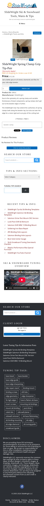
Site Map (31, 502)
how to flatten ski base (29, 400)
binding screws (11, 392)
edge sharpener (28, 396)
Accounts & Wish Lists (18, 502)
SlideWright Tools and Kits (14, 34)
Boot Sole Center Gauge (17, 239)
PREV (13, 59)
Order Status (34, 500)
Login (22, 334)
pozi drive (27, 408)
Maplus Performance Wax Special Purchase (18, 249)
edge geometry (11, 396)
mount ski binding (13, 408)
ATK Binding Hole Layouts (17, 232)
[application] (22, 280)
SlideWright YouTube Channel (19, 253)
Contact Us (16, 500)
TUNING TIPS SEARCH (12, 186)
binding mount (28, 388)
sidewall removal (12, 416)
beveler (6, 125)
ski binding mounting (14, 420)
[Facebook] (22, 486)
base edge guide (12, 380)
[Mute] (34, 288)
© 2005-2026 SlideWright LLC (22, 494)
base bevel (10, 376)
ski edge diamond (12, 424)
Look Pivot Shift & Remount (18, 222)
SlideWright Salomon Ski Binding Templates (18, 214)
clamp (11, 125)
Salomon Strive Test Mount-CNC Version (23, 218)
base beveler (23, 376)
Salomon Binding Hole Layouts (19, 235)
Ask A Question (27, 130)
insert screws (11, 404)
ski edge (29, 420)
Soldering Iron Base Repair (18, 228)
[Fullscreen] (37, 288)
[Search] (25, 190)
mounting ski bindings (28, 404)
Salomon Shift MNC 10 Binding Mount (22, 225)
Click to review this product (22, 148)
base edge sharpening (14, 384)
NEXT (31, 59)
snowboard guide (12, 428)
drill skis (24, 392)
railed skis (9, 412)
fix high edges (11, 400)
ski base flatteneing (30, 416)
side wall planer (24, 412)
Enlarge (25, 59)
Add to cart (26, 88)
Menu (23, 23)
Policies (24, 500)
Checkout (37, 33)
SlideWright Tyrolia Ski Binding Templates (23, 209)
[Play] (7, 288)
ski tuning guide (30, 424)
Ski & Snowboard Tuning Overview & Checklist (20, 243)
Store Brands (14, 32)
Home (4, 32)
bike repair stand (12, 388)
